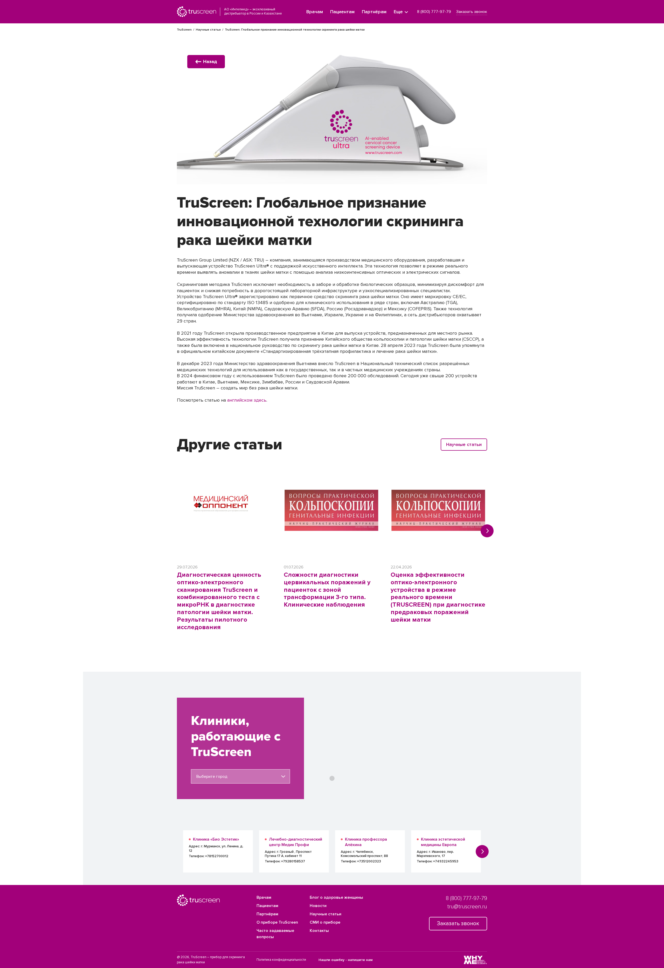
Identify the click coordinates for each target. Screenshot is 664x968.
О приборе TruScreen (277, 922)
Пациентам (342, 12)
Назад (210, 61)
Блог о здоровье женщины (336, 897)
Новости (318, 905)
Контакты (319, 930)
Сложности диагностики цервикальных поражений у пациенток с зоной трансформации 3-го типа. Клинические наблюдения (327, 589)
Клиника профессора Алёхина (366, 842)
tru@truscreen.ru (467, 906)
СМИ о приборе (325, 922)
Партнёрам (374, 12)
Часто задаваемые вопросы (275, 933)
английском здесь (246, 400)
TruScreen (184, 30)
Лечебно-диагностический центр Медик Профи (295, 842)
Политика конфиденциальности (281, 960)
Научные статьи (208, 30)
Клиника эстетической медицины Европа (443, 842)
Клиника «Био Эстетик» (216, 839)
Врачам (314, 12)
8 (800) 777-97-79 (434, 11)
